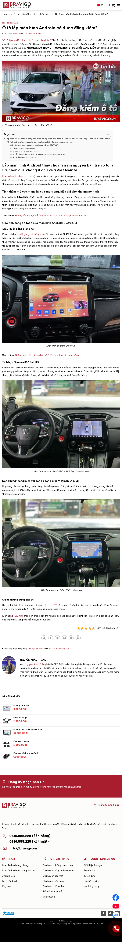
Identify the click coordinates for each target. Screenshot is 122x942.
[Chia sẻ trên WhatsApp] (43, 637)
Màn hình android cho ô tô (15, 176)
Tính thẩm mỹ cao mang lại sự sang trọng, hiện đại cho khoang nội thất (41, 142)
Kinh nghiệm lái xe (42, 14)
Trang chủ (7, 14)
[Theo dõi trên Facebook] (103, 913)
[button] (109, 5)
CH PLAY (52, 605)
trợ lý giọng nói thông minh (31, 234)
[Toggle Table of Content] (107, 134)
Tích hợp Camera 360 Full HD (27, 151)
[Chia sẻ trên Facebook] (50, 637)
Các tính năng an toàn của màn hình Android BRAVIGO (34, 145)
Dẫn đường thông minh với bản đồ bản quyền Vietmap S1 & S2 (40, 154)
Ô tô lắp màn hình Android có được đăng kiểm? (27, 40)
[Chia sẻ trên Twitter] (57, 637)
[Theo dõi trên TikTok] (110, 913)
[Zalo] (115, 915)
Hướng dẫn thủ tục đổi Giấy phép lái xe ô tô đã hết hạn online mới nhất (51, 215)
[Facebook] (115, 897)
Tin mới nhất (22, 14)
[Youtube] (115, 906)
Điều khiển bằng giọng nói (25, 148)
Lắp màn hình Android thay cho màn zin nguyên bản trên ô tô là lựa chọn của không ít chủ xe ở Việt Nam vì (58, 138)
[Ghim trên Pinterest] (71, 637)
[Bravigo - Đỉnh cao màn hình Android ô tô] (17, 5)
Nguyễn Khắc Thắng (33, 34)
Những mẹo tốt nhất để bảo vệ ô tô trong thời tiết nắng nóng (47, 355)
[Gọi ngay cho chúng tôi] (115, 928)
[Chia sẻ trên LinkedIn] (78, 637)
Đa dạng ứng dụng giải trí (25, 157)
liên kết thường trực (61, 648)
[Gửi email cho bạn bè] (64, 637)
